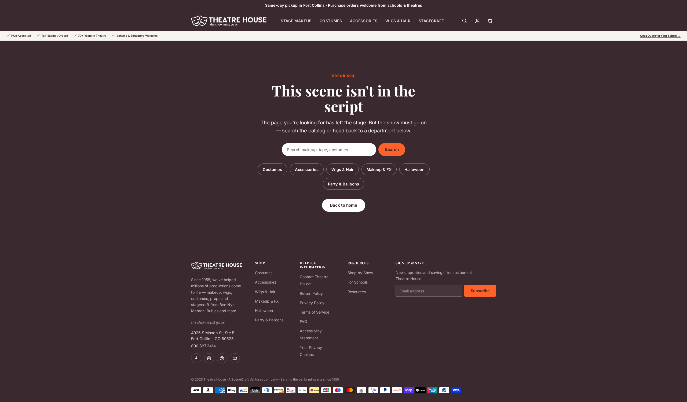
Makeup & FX (379, 169)
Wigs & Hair (397, 20)
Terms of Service (314, 312)
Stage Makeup (296, 20)
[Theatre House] (228, 21)
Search (392, 149)
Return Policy (311, 293)
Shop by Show (360, 272)
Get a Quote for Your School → (660, 36)
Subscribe (480, 290)
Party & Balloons (343, 184)
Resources (357, 291)
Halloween (414, 169)
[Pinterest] (222, 358)
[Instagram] (209, 358)
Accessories (363, 20)
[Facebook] (196, 358)
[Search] (464, 21)
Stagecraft (431, 20)
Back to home (343, 205)
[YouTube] (235, 358)
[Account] (477, 21)
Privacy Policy (312, 302)
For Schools (358, 282)
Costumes (331, 20)
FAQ (303, 321)
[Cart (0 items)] (490, 21)
